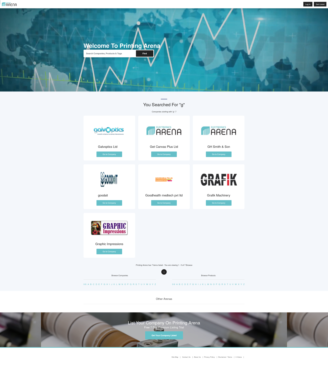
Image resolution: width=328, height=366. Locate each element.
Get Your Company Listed (164, 335)
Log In (307, 4)
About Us (197, 357)
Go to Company (109, 154)
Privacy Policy (209, 357)
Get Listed (320, 4)
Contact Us (186, 357)
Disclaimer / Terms (225, 357)
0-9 (85, 284)
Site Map (175, 357)
